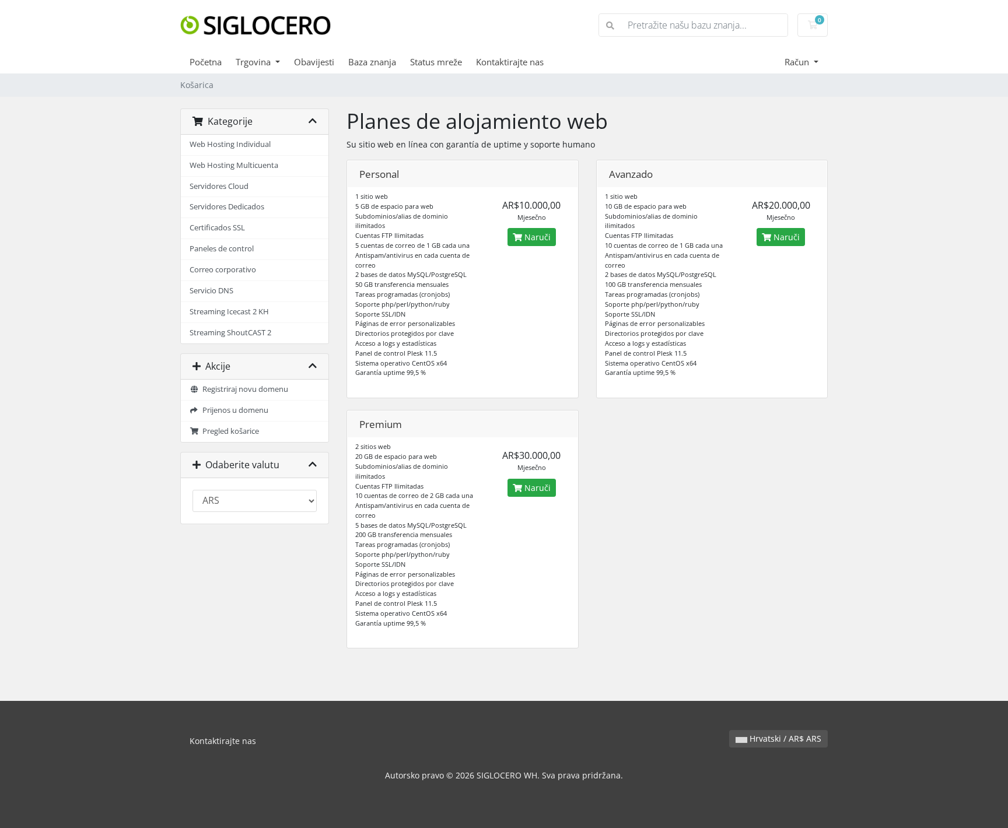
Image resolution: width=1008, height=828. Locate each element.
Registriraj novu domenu (243, 389)
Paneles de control (222, 249)
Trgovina (254, 62)
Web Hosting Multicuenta (234, 165)
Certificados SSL (217, 228)
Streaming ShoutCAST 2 (230, 333)
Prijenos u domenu (233, 410)
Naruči (536, 237)
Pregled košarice (229, 431)
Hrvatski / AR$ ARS (784, 738)
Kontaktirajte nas (510, 62)
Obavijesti (314, 62)
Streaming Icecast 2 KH (229, 312)
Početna (206, 62)
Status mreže (436, 62)
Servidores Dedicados (227, 207)
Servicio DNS (211, 291)
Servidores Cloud (219, 186)
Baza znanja (372, 62)
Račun (798, 62)
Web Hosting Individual (230, 144)
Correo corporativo (223, 270)
